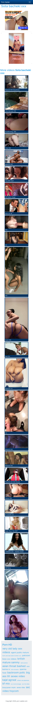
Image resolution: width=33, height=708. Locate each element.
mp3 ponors (24, 663)
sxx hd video (25, 684)
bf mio (6, 683)
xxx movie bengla (16, 684)
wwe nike (21, 687)
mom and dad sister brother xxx (11, 655)
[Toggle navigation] (29, 2)
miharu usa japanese (23, 680)
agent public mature (20, 652)
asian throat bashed (14, 666)
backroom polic (16, 672)
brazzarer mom (9, 687)
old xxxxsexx (15, 669)
